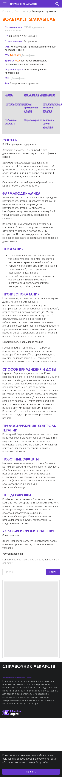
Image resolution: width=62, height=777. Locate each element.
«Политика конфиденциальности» (17, 678)
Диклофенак (21, 11)
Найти (52, 572)
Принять (31, 771)
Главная (6, 11)
